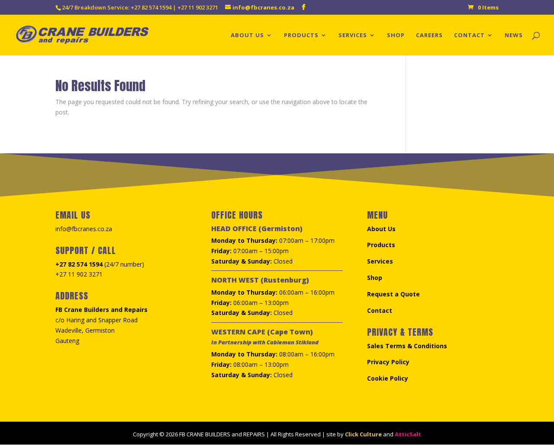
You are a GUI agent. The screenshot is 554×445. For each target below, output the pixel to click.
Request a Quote (393, 294)
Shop (396, 35)
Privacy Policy (388, 362)
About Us (247, 35)
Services (352, 35)
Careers (429, 35)
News (514, 35)
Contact (469, 35)
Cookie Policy (387, 378)
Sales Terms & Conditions (407, 346)
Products (301, 35)
